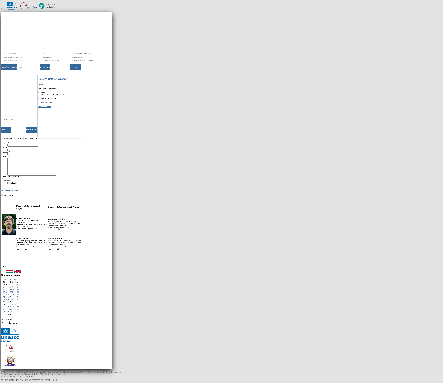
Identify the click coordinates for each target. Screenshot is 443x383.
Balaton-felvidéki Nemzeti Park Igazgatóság (17, 374)
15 (15, 289)
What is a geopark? (9, 53)
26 (9, 295)
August (9, 280)
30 (18, 295)
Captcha (6, 181)
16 (18, 289)
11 (6, 289)
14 (13, 289)
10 (4, 289)
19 (9, 292)
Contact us (31, 130)
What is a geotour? (10, 116)
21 (13, 292)
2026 (14, 280)
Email (6, 147)
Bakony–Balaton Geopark (12, 57)
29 (15, 295)
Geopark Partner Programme (82, 53)
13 (11, 289)
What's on (45, 67)
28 (13, 295)
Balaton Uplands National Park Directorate (50, 374)
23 (18, 292)
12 (9, 289)
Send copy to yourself (11, 176)
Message (7, 156)
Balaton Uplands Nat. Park (12, 60)
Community (75, 67)
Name (6, 143)
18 (6, 292)
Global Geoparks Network (12, 67)
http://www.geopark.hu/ (46, 102)
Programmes (46, 57)
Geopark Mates (77, 57)
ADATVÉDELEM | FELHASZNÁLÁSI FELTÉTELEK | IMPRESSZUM (29, 380)
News (44, 53)
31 (4, 297)
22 (15, 292)
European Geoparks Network (13, 64)
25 (6, 295)
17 (4, 292)
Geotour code (8, 119)
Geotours (6, 130)
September (9, 299)
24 (4, 295)
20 (11, 292)
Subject (6, 152)
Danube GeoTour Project (51, 60)
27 (11, 295)
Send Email (12, 183)
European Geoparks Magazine (82, 60)
